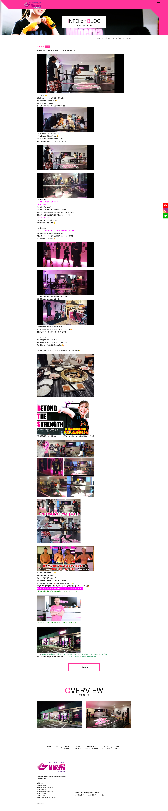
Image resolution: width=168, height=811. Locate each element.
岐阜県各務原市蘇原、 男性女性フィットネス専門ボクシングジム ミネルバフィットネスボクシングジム (74, 654)
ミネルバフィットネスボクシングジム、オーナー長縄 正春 (57, 623)
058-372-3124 (43, 778)
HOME (98, 38)
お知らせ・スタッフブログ (113, 38)
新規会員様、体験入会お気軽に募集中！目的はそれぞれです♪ (57, 591)
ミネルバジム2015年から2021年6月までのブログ (81, 657)
